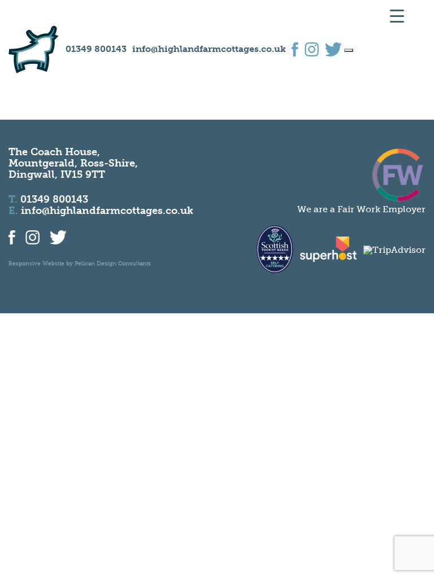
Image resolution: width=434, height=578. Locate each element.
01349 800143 (96, 48)
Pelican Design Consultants (113, 263)
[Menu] (348, 50)
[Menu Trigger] (397, 15)
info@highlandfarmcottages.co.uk (209, 48)
